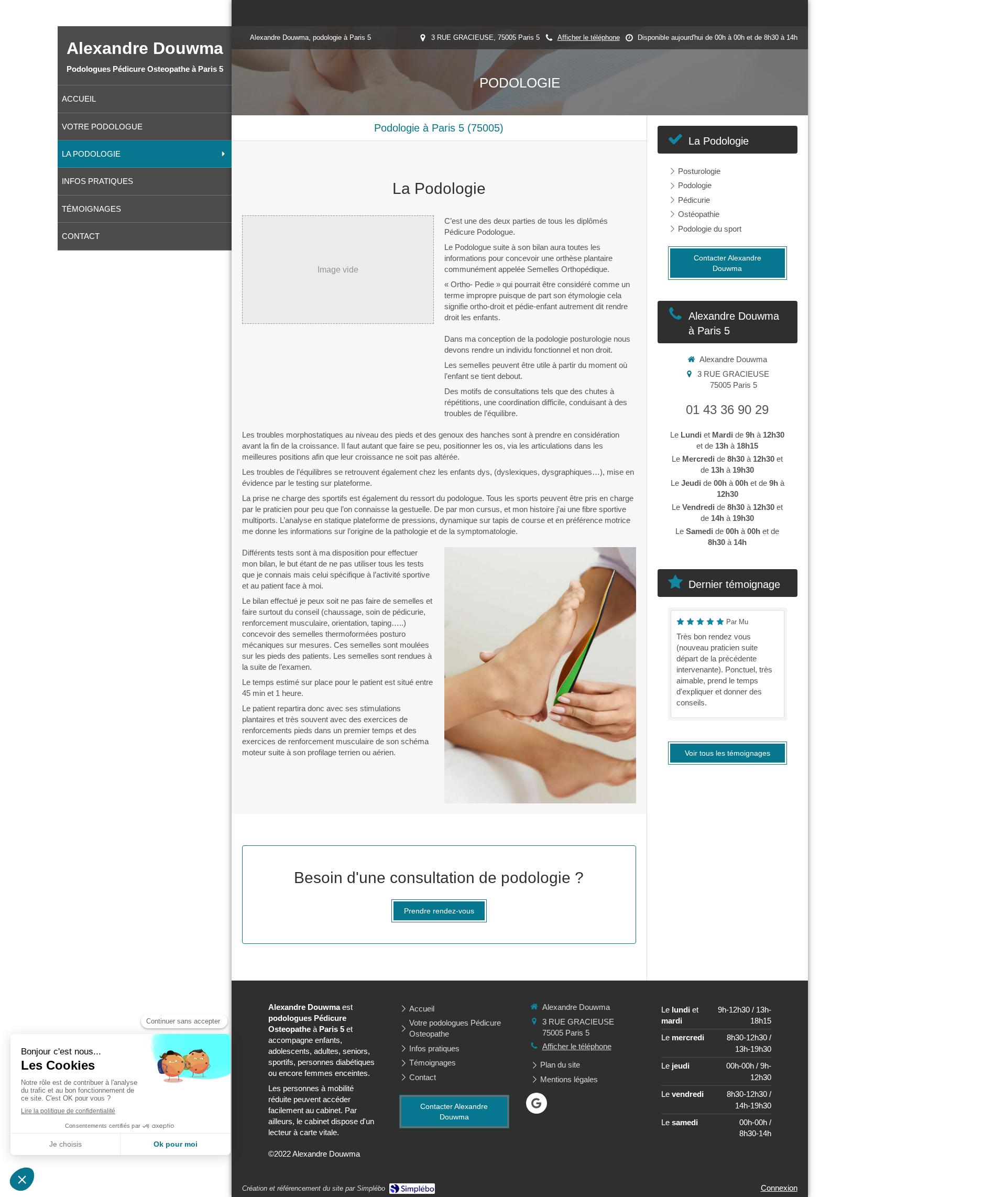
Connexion (779, 1187)
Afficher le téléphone (588, 37)
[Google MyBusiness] (536, 1103)
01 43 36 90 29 (727, 409)
